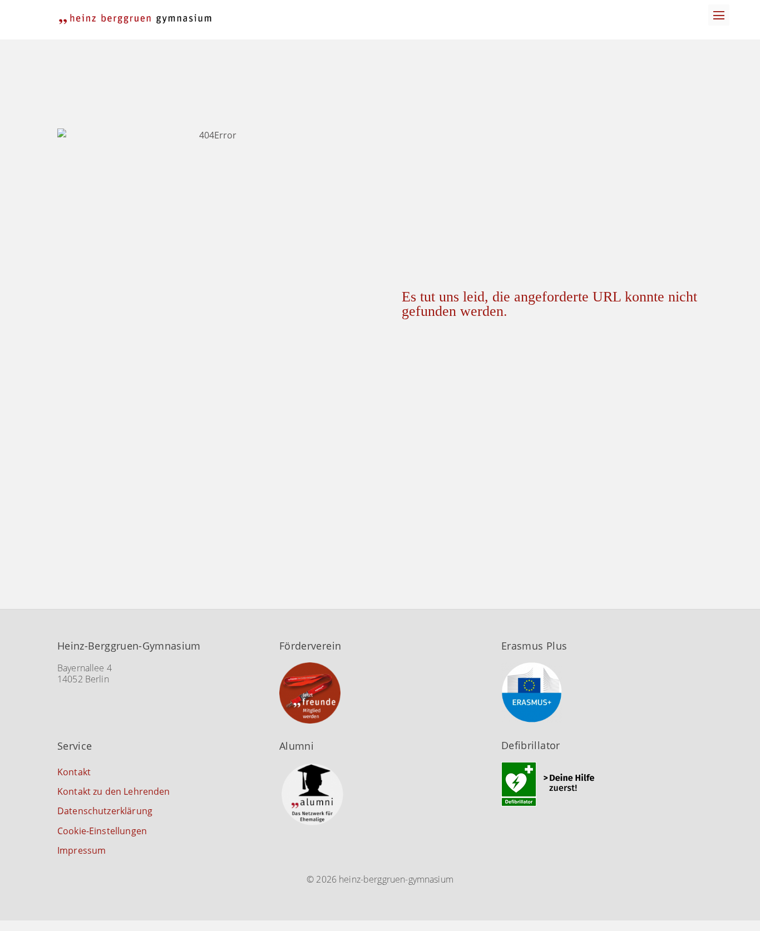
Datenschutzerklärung (104, 811)
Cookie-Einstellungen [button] (102, 831)
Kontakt (74, 772)
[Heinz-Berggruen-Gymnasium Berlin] (135, 19)
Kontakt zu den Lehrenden (113, 791)
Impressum (81, 850)
